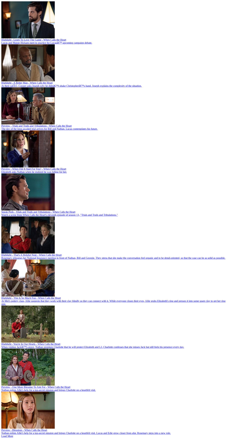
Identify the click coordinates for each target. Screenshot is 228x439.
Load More (7, 436)
